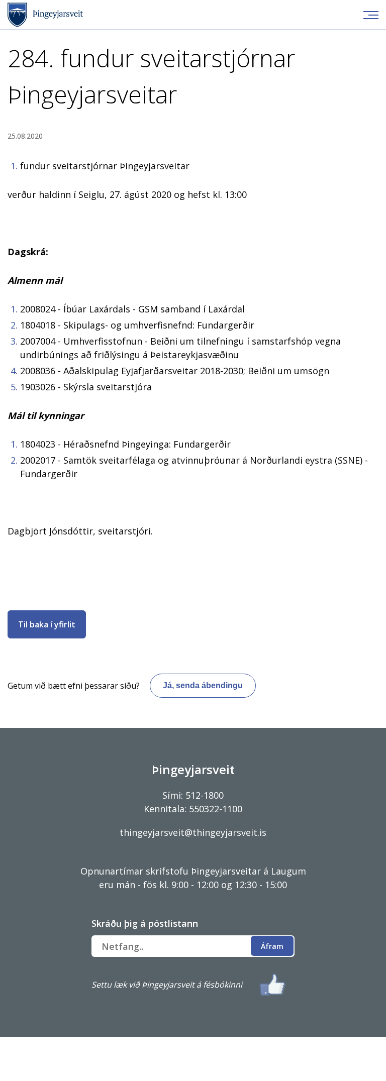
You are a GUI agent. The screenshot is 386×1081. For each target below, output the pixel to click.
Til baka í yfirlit (46, 624)
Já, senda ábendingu (203, 685)
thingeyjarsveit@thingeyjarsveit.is (193, 832)
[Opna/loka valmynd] (371, 15)
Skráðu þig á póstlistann (144, 923)
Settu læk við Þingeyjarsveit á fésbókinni (166, 984)
